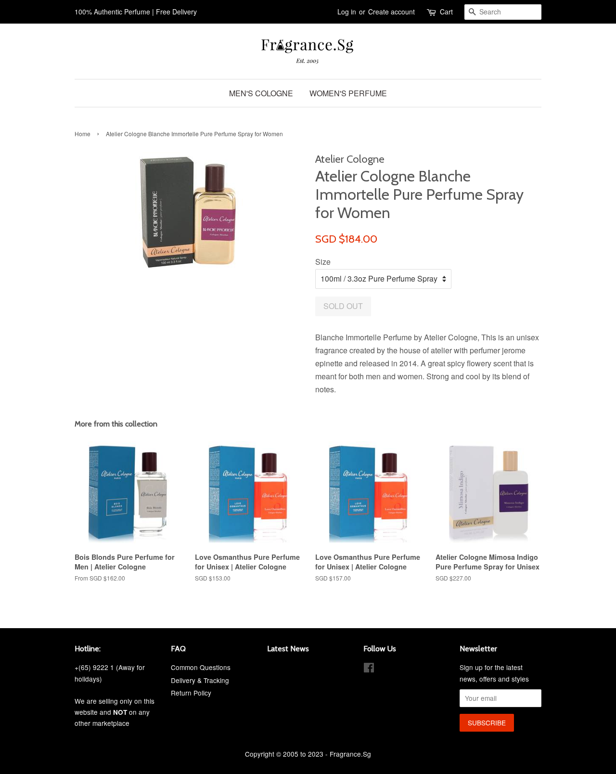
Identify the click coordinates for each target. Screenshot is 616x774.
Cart (446, 11)
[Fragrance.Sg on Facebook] (368, 669)
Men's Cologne (261, 93)
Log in (346, 11)
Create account (391, 11)
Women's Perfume (348, 93)
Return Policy (191, 692)
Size (323, 261)
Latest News (288, 648)
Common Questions (201, 667)
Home (82, 133)
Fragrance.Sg (350, 754)
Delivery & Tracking (200, 680)
